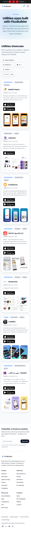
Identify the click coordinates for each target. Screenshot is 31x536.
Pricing (3, 482)
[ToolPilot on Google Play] (9, 341)
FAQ (2, 504)
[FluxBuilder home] (6, 6)
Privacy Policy (5, 446)
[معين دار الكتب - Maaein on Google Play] (9, 392)
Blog (2, 499)
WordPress (20, 479)
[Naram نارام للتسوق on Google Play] (9, 253)
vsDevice (12, 138)
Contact (19, 504)
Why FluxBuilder (21, 499)
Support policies (14, 517)
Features (4, 473)
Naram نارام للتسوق (16, 233)
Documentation (5, 496)
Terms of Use (22, 445)
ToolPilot (12, 322)
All (19, 65)
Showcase (4, 476)
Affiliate (19, 502)
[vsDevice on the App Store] (9, 153)
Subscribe (25, 441)
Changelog (4, 488)
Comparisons (5, 502)
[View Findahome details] (15, 215)
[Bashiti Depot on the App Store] (9, 104)
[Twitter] (6, 526)
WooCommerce (21, 473)
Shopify (19, 476)
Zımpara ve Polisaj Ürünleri (10, 288)
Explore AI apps (5, 479)
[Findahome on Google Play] (9, 204)
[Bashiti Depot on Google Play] (9, 109)
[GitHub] (12, 526)
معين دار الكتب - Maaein (17, 373)
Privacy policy (4, 517)
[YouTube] (9, 526)
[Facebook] (2, 526)
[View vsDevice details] (15, 164)
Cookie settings (5, 520)
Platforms (8, 65)
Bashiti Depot (14, 89)
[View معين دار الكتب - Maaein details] (15, 403)
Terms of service (24, 517)
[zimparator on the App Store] (9, 293)
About (18, 496)
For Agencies (20, 485)
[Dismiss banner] (29, 2)
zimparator (13, 282)
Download (4, 485)
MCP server (4, 507)
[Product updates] (23, 6)
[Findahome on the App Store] (9, 200)
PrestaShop (20, 482)
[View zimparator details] (15, 304)
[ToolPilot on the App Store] (9, 337)
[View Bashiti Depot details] (15, 120)
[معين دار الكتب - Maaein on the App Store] (9, 388)
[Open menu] (28, 6)
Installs (7, 69)
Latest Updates (9, 60)
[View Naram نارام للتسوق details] (15, 263)
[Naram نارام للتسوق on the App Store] (9, 248)
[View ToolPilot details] (15, 352)
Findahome (12, 185)
